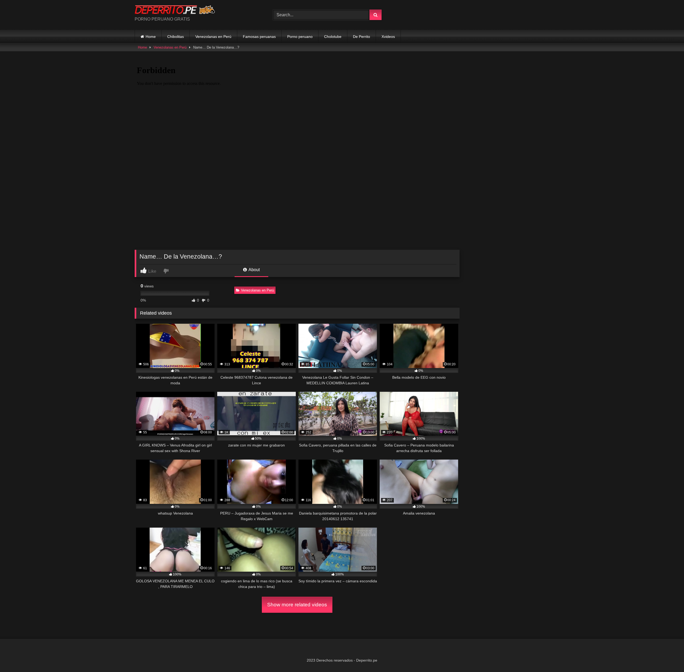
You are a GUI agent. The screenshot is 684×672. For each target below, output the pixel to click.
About (254, 269)
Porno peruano (300, 36)
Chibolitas (175, 36)
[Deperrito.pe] (175, 10)
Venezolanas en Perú (213, 36)
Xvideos (388, 36)
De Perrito (361, 36)
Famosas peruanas (259, 36)
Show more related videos (297, 604)
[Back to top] (667, 656)
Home (151, 36)
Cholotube (332, 36)
